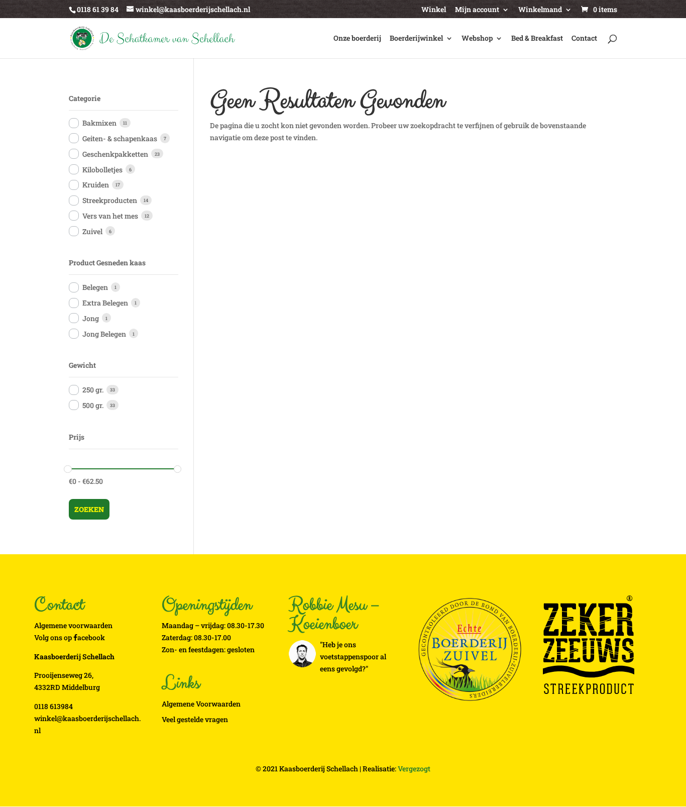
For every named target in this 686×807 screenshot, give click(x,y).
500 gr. (92, 405)
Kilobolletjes (102, 169)
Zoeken (89, 509)
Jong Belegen (104, 334)
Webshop (477, 39)
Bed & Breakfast (537, 39)
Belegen (95, 287)
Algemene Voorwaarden (201, 704)
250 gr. (92, 389)
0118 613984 (53, 706)
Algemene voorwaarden (73, 625)
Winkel (433, 10)
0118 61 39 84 (98, 9)
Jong (90, 318)
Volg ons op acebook (69, 637)
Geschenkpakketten (115, 154)
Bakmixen (99, 123)
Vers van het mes (110, 216)
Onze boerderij (357, 39)
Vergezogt (414, 768)
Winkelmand (540, 10)
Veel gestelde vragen (195, 719)
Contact (584, 39)
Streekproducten (109, 200)
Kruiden (95, 184)
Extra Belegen (105, 303)
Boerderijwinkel (416, 39)
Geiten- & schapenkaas (119, 138)
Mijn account (477, 10)
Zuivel (92, 231)
